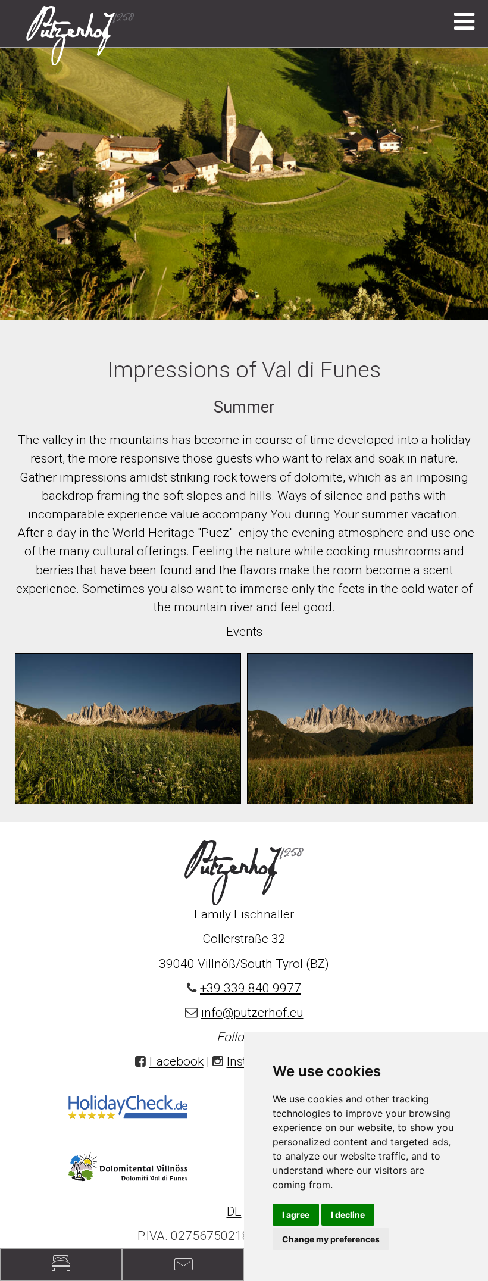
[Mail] (183, 1264)
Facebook (176, 1061)
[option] (244, 183)
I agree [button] (295, 1215)
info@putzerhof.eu (252, 1012)
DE (234, 1211)
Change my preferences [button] (331, 1239)
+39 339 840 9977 (250, 988)
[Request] (61, 1264)
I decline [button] (348, 1215)
